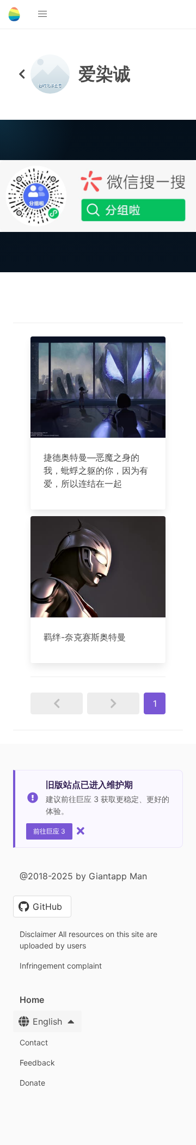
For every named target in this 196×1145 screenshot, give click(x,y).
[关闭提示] (80, 830)
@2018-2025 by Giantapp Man (83, 876)
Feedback (37, 1062)
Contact (34, 1042)
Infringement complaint (61, 965)
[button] (42, 14)
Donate (32, 1082)
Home (32, 999)
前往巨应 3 (49, 831)
